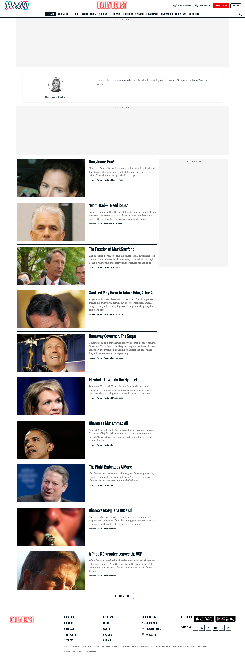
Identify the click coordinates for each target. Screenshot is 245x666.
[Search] (240, 14)
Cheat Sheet (65, 14)
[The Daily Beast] (112, 6)
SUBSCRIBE (221, 5)
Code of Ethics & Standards (135, 647)
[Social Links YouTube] (215, 628)
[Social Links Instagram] (208, 628)
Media (93, 14)
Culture (107, 634)
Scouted (194, 14)
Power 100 (152, 14)
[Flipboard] (228, 628)
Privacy (116, 647)
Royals (117, 14)
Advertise (99, 647)
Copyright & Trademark (196, 647)
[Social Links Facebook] (195, 628)
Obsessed (104, 14)
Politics (128, 14)
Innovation (166, 14)
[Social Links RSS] (222, 628)
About (67, 647)
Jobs (90, 647)
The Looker (81, 14)
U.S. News (180, 14)
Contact (76, 647)
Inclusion (155, 647)
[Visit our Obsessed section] (27, 6)
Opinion (139, 14)
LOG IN (236, 5)
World (106, 629)
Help (108, 647)
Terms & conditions (172, 647)
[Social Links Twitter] (202, 628)
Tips (84, 647)
